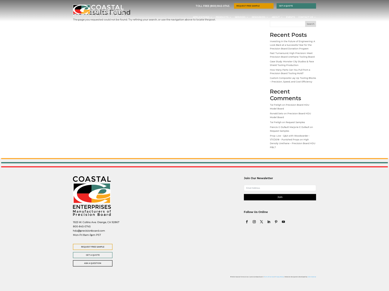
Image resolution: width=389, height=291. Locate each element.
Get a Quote (286, 6)
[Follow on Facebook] (247, 222)
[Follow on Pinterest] (276, 222)
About (276, 17)
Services (240, 17)
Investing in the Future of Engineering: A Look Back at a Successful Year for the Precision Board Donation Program (292, 45)
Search (310, 24)
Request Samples (295, 122)
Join (279, 197)
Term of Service (269, 277)
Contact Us (305, 17)
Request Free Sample (248, 6)
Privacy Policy (279, 277)
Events (290, 17)
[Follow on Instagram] (254, 222)
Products (222, 17)
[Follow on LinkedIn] (269, 222)
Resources (258, 17)
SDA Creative (312, 277)
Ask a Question (92, 263)
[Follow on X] (261, 222)
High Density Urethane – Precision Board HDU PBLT (292, 143)
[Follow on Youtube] (283, 222)
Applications (201, 17)
